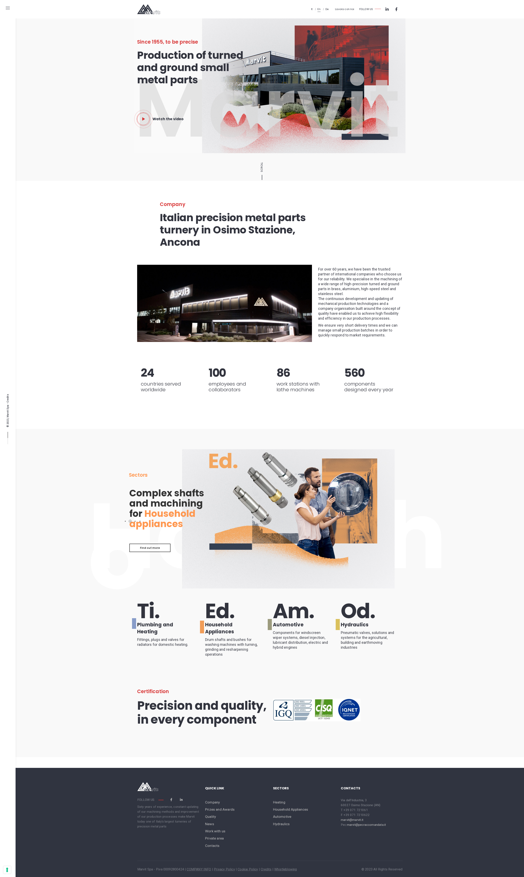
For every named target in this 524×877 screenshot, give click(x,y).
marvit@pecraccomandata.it (366, 825)
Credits (7, 398)
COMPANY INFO (199, 869)
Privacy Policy (224, 869)
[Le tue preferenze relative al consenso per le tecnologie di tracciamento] (7, 870)
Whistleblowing (285, 869)
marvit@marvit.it (352, 820)
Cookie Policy (248, 869)
